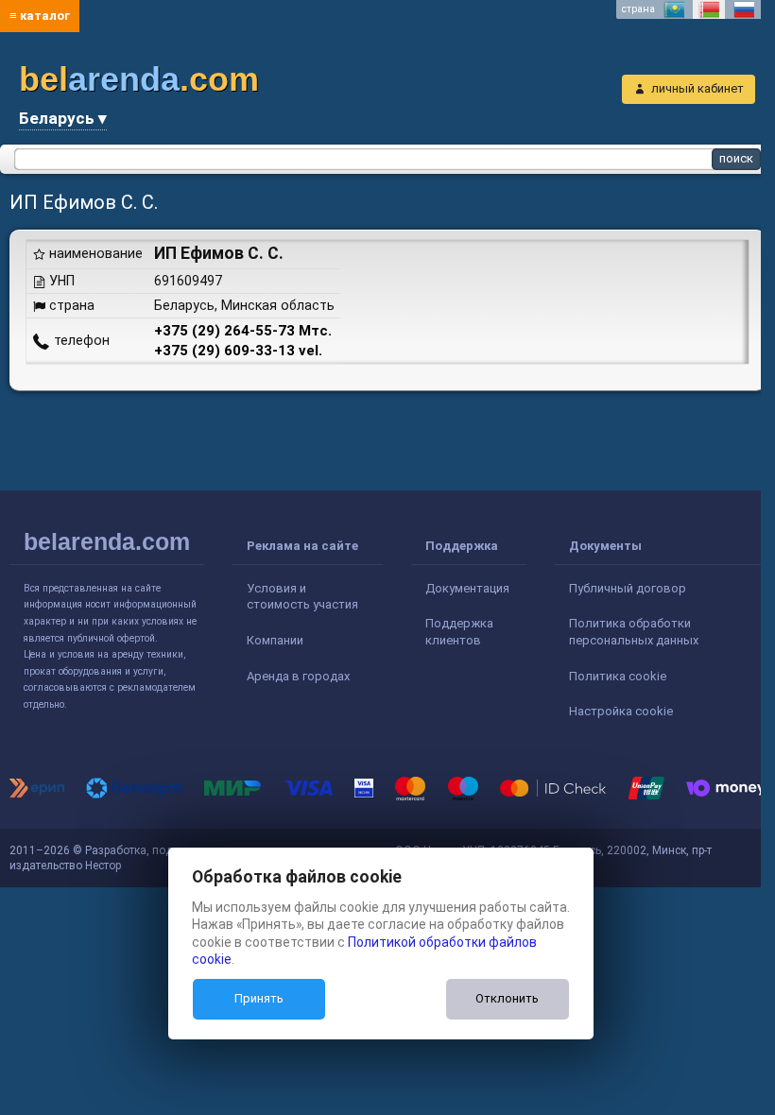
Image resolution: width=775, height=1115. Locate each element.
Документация (467, 588)
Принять (259, 998)
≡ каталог (39, 16)
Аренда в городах (298, 676)
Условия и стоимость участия (302, 596)
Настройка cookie (621, 711)
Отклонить (507, 998)
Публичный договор (627, 588)
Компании (275, 640)
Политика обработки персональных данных (633, 631)
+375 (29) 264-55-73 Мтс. (243, 330)
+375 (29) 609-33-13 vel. (238, 350)
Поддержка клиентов (459, 631)
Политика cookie (617, 676)
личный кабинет (697, 88)
